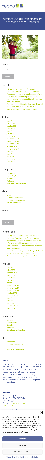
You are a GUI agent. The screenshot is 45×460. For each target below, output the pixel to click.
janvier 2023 (11, 136)
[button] (41, 412)
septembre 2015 (13, 159)
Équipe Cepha (12, 176)
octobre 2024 (12, 126)
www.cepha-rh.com (19, 403)
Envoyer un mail (9, 406)
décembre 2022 (13, 139)
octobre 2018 (12, 146)
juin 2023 (10, 134)
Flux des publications (15, 198)
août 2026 (11, 121)
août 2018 (11, 151)
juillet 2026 (11, 123)
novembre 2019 (13, 141)
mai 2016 (10, 156)
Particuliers (11, 181)
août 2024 (11, 129)
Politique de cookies (12, 457)
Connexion (11, 195)
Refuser (22, 445)
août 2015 (11, 162)
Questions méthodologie (16, 183)
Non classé (11, 178)
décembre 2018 (13, 144)
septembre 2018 (13, 149)
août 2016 (11, 154)
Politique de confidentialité (29, 457)
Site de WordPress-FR (15, 203)
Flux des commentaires (16, 200)
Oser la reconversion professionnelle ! (22, 109)
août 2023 (11, 131)
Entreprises (11, 173)
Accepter (23, 439)
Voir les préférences (22, 452)
